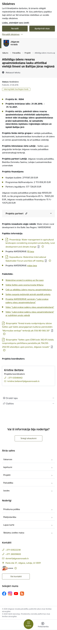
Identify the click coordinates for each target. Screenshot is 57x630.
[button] (26, 213)
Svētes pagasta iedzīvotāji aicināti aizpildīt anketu (28, 294)
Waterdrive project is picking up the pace (25, 280)
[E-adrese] (7, 568)
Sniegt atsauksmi (28, 438)
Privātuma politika (11, 509)
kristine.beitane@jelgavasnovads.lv (23, 381)
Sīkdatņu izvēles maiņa (13, 532)
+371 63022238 (13, 549)
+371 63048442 (15, 377)
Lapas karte (8, 525)
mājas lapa (32, 265)
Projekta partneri (14, 213)
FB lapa (30, 251)
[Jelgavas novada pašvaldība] (22, 46)
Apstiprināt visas (42, 28)
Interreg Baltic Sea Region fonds (16, 89)
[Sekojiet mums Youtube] (16, 593)
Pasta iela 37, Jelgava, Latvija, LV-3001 (23, 563)
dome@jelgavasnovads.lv (17, 558)
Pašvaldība (8, 482)
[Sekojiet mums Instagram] (10, 594)
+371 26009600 (13, 554)
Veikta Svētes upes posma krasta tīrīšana (24, 285)
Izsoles (6, 490)
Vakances (7, 459)
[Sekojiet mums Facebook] (4, 594)
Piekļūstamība (9, 517)
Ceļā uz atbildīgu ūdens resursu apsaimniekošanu (29, 289)
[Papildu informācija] (43, 247)
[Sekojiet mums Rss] (22, 594)
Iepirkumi (7, 467)
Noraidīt (15, 28)
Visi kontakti (16, 576)
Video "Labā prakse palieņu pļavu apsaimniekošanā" (30, 307)
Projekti (6, 475)
